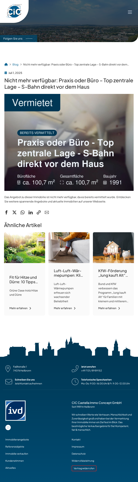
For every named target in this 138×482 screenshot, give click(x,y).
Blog (15, 64)
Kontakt (76, 439)
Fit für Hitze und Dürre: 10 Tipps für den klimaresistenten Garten (24, 284)
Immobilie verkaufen (16, 453)
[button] (6, 212)
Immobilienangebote (17, 439)
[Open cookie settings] (8, 427)
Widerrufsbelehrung (83, 460)
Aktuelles (10, 467)
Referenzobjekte (14, 446)
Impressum (78, 446)
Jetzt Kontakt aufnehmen (28, 383)
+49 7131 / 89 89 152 (91, 370)
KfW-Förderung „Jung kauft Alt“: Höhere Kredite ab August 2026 (112, 277)
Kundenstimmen (14, 460)
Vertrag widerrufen (84, 468)
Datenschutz (78, 453)
